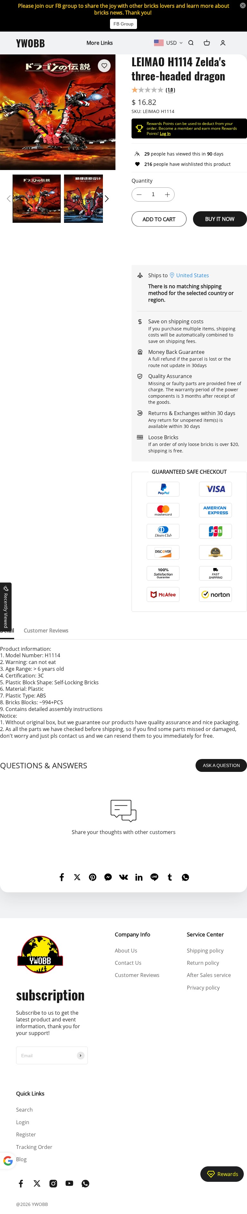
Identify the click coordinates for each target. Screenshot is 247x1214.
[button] (9, 199)
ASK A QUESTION (221, 765)
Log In (165, 133)
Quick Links (30, 1093)
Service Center (205, 934)
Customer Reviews (137, 975)
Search (24, 1109)
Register (26, 1134)
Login (22, 1122)
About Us (126, 950)
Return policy (203, 962)
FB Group (123, 23)
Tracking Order (34, 1147)
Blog (21, 1159)
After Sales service (209, 975)
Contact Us (128, 962)
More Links (100, 42)
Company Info (132, 934)
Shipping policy (205, 950)
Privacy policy (203, 987)
